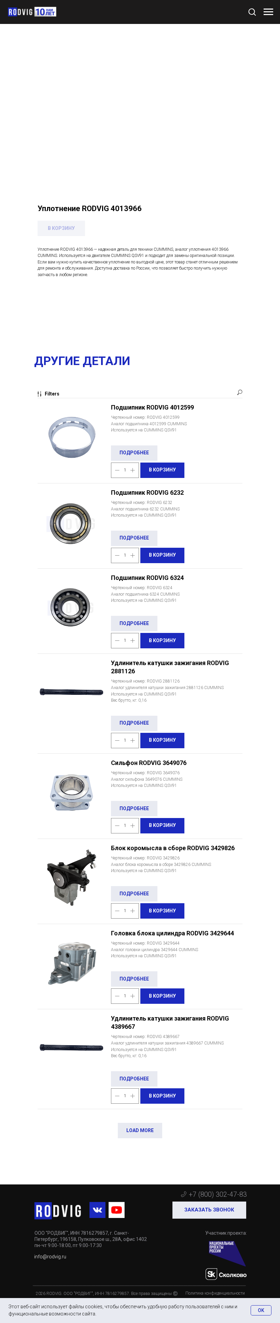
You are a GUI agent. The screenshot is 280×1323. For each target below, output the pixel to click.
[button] (252, 12)
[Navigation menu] (268, 12)
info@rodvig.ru (50, 1256)
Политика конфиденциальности (215, 1293)
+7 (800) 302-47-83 (218, 1194)
